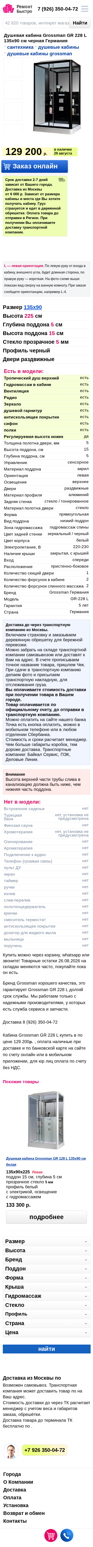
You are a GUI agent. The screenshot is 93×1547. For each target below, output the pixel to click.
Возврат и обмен (24, 1513)
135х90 (33, 307)
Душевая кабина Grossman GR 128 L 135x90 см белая (46, 1161)
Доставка (14, 1490)
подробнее (46, 1216)
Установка (16, 1505)
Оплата (12, 1497)
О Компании (18, 1482)
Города (12, 1474)
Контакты (15, 1521)
